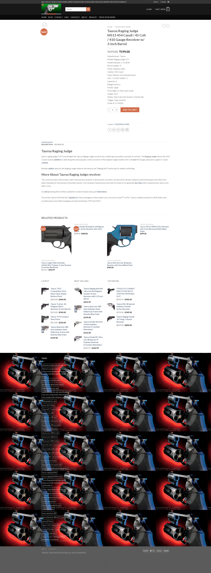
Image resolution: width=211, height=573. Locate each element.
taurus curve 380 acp (49, 417)
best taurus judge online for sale (52, 365)
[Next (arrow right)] (9, 568)
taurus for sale (47, 445)
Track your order (107, 17)
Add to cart (130, 110)
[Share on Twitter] (114, 130)
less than (138, 183)
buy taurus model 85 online (51, 380)
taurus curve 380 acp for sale (51, 421)
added (51, 168)
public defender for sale (50, 388)
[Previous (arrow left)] (2, 568)
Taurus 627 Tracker (48, 409)
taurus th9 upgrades (49, 533)
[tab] (47, 144)
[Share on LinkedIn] (127, 130)
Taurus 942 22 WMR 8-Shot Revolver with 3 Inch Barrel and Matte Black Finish (154, 229)
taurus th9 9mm (47, 521)
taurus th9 (65, 517)
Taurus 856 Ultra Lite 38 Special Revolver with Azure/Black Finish (119, 264)
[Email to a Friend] (118, 130)
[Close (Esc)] (2, 558)
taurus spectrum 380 (49, 513)
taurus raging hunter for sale (51, 497)
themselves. (102, 191)
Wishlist (93, 17)
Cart (66, 17)
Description (47, 144)
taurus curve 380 (47, 413)
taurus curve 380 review (50, 441)
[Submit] (88, 9)
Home (43, 17)
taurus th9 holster (48, 529)
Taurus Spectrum (48, 509)
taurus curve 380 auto (49, 429)
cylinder (44, 162)
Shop (50, 17)
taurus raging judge (48, 501)
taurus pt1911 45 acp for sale (51, 465)
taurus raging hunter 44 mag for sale (54, 489)
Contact (163, 2)
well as (47, 191)
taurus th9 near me (62, 529)
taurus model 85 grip (49, 461)
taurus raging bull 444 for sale (52, 477)
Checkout (75, 17)
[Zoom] (44, 24)
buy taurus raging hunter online (52, 384)
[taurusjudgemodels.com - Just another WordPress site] (51, 9)
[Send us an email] (168, 2)
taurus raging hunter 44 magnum (53, 493)
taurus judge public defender (52, 449)
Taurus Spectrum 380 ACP (51, 517)
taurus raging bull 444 (49, 473)
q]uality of (73, 197)
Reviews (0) (59, 144)
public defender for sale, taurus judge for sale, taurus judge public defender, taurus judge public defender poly (55, 394)
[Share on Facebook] (110, 130)
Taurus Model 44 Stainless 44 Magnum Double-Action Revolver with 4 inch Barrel (89, 229)
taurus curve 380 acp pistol (51, 425)
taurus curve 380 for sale (50, 433)
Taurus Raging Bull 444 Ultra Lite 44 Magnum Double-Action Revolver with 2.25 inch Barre (55, 482)
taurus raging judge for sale (51, 505)
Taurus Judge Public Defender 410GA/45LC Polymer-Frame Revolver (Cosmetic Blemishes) (56, 265)
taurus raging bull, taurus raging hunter (55, 469)
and (134, 159)
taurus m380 (46, 457)
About (156, 2)
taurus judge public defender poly (53, 453)
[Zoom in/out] (9, 558)
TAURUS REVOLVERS (123, 27)
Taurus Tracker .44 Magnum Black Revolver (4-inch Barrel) (53, 538)
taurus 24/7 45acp (48, 405)
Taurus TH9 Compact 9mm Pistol (53, 525)
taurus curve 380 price (49, 437)
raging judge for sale (49, 401)
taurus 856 (61, 409)
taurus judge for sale (61, 445)
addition (57, 159)
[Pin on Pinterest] (123, 130)
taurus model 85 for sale (61, 457)
